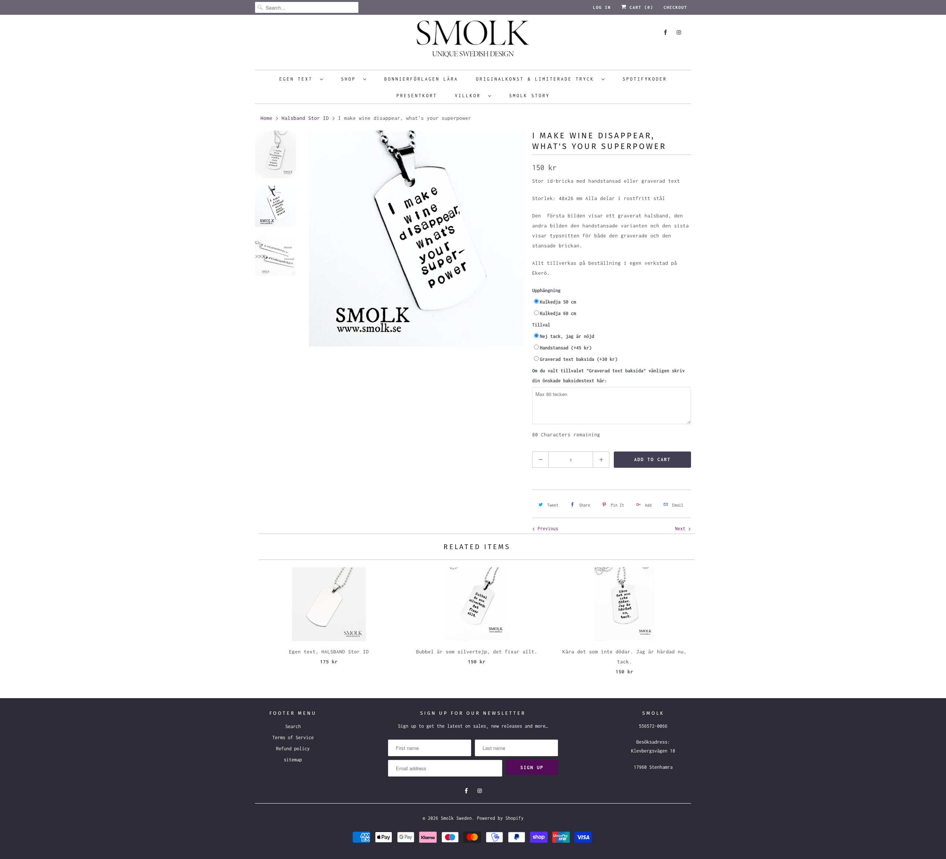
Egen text (297, 79)
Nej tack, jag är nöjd (567, 336)
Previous (546, 528)
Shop (350, 79)
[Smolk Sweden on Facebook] (665, 32)
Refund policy (293, 748)
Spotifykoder (645, 79)
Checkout (675, 7)
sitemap (293, 759)
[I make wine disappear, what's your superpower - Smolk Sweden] (417, 238)
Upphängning (546, 290)
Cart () (640, 7)
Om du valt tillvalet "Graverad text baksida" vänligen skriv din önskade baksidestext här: (608, 375)
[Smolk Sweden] (473, 41)
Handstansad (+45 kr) (566, 348)
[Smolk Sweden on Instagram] (679, 32)
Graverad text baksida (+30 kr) (578, 359)
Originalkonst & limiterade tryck (537, 79)
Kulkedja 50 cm (558, 302)
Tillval (541, 325)
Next (681, 528)
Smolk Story (529, 95)
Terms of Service (293, 737)
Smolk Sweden (456, 818)
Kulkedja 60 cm (558, 313)
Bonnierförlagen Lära (421, 79)
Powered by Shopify (500, 818)
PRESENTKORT (417, 95)
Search (293, 726)
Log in (602, 7)
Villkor (469, 95)
